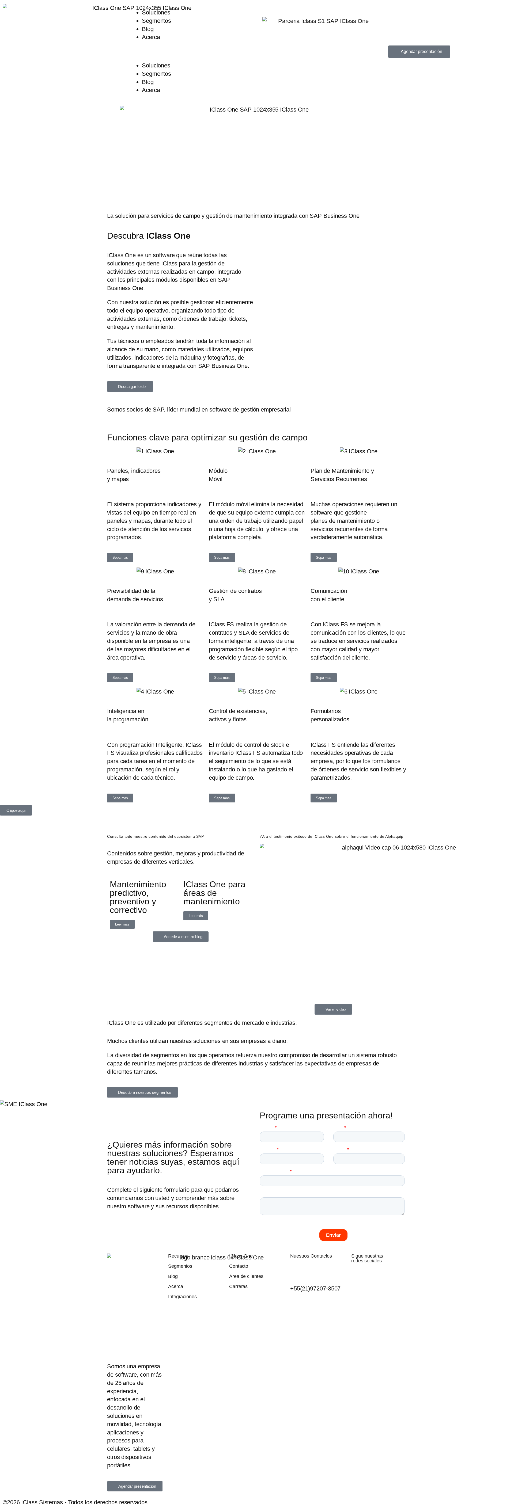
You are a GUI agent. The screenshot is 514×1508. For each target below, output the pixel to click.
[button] (192, 51)
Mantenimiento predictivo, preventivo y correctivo (138, 897)
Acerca (151, 37)
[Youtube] (371, 1275)
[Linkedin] (398, 1275)
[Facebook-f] (358, 1275)
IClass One (241, 1256)
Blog (148, 29)
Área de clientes (246, 1276)
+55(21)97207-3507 (315, 1288)
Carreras (238, 1286)
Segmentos (156, 20)
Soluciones (156, 12)
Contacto (238, 1266)
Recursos (178, 1256)
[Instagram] (384, 1275)
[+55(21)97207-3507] (297, 1270)
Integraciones (182, 1296)
